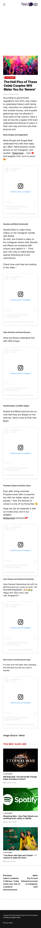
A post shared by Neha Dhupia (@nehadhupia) (20, 213)
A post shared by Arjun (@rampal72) (20, 650)
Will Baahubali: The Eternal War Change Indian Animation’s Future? (20, 778)
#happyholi (17, 153)
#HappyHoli (9, 518)
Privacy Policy (8, 923)
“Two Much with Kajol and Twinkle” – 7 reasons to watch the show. (19, 856)
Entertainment (10, 77)
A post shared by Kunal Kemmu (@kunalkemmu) (21, 395)
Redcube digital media (12, 917)
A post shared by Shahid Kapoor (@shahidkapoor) (21, 475)
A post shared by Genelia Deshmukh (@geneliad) (21, 322)
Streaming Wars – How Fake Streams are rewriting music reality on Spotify (20, 817)
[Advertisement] (20, 34)
